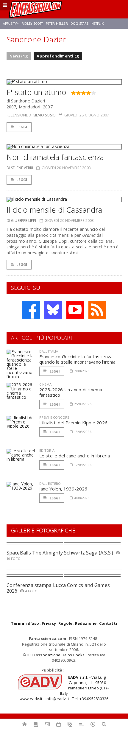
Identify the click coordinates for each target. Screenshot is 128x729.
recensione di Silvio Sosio (31, 115)
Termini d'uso (25, 623)
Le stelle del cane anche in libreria (74, 456)
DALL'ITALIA (48, 351)
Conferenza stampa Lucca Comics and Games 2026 (58, 588)
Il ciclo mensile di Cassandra (54, 210)
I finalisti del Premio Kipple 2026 (73, 423)
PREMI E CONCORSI (55, 417)
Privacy (49, 623)
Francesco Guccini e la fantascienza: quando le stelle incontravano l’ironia (77, 359)
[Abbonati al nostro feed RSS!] (97, 310)
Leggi (21, 127)
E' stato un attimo (36, 92)
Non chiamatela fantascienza (55, 157)
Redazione (86, 623)
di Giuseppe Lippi (21, 220)
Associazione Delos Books (60, 655)
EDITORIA (46, 450)
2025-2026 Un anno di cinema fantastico (70, 392)
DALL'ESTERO (50, 483)
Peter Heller (57, 23)
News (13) (19, 56)
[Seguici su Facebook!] (31, 310)
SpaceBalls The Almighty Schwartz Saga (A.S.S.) (60, 552)
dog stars (79, 23)
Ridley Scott (32, 23)
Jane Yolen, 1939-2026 (63, 489)
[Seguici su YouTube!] (75, 310)
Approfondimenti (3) (58, 56)
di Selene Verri (20, 167)
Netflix (97, 23)
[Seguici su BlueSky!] (53, 310)
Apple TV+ (11, 23)
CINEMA (45, 384)
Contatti (108, 623)
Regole (65, 623)
